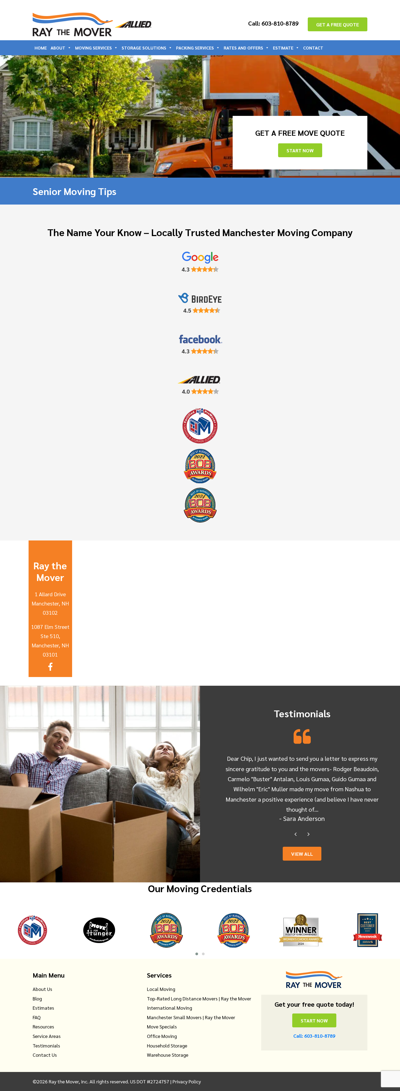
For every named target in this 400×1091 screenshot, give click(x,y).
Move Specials (162, 1026)
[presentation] (295, 834)
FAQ (37, 1017)
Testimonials (46, 1045)
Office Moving (162, 1036)
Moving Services (93, 48)
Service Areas (47, 1036)
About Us (42, 989)
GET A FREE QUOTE (337, 24)
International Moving (169, 1008)
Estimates (43, 1008)
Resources (43, 1026)
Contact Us (45, 1055)
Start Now (300, 150)
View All (302, 854)
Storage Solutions (144, 48)
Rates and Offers (243, 48)
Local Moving (161, 989)
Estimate (283, 48)
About (58, 48)
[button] (196, 954)
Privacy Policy (187, 1081)
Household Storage (167, 1045)
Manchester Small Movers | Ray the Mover (191, 1017)
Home (41, 48)
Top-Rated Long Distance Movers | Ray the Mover (199, 998)
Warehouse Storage (167, 1055)
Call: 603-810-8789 (273, 23)
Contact (313, 48)
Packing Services (195, 48)
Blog (37, 998)
